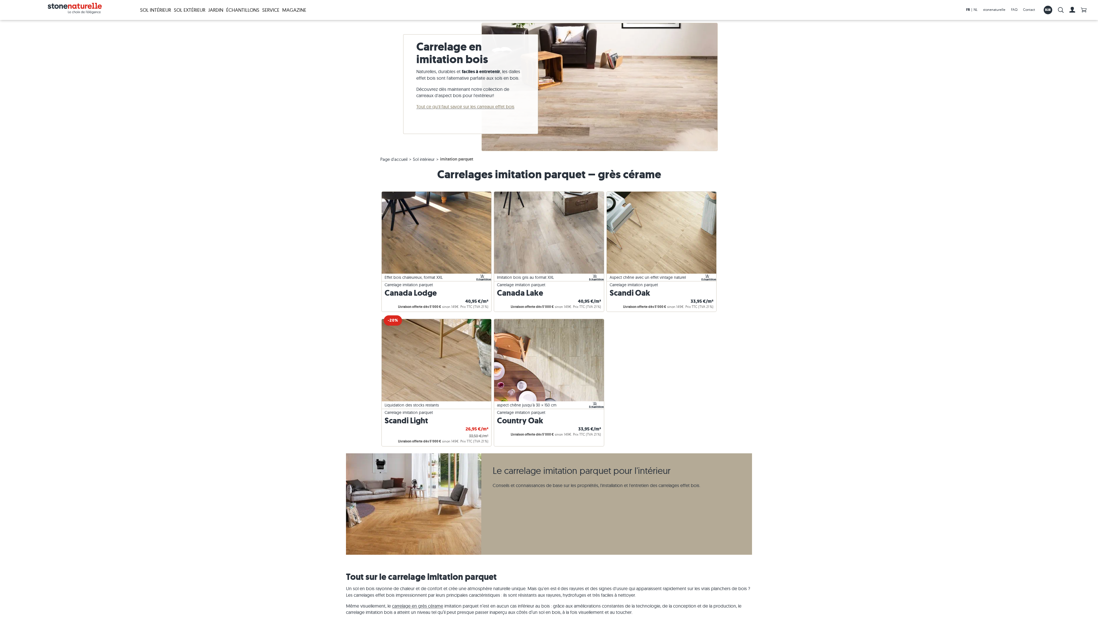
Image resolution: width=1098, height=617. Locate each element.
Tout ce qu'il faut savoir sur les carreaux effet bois (465, 106)
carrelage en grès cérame (417, 606)
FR (968, 9)
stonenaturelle (994, 9)
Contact (1029, 9)
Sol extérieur (189, 10)
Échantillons (242, 10)
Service (270, 10)
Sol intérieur (155, 10)
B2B (1048, 9)
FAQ (1014, 9)
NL (975, 9)
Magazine (294, 10)
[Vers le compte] (1072, 10)
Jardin (215, 10)
